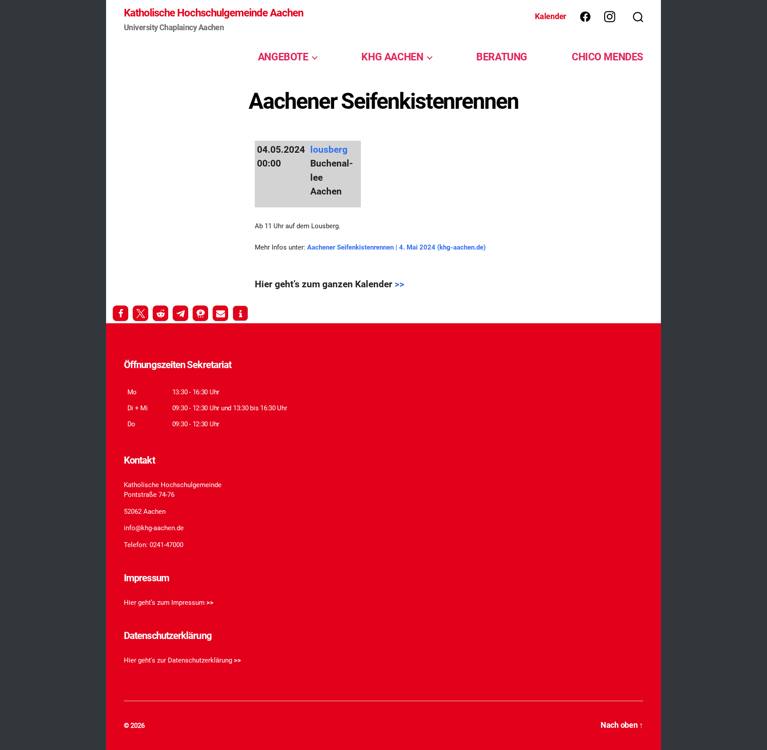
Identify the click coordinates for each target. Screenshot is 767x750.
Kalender (550, 16)
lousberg (329, 149)
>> (399, 284)
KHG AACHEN (392, 57)
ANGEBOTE (283, 57)
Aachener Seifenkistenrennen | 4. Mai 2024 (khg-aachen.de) (396, 247)
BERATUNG (501, 57)
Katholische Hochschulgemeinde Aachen (213, 13)
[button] (120, 313)
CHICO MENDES (607, 57)
